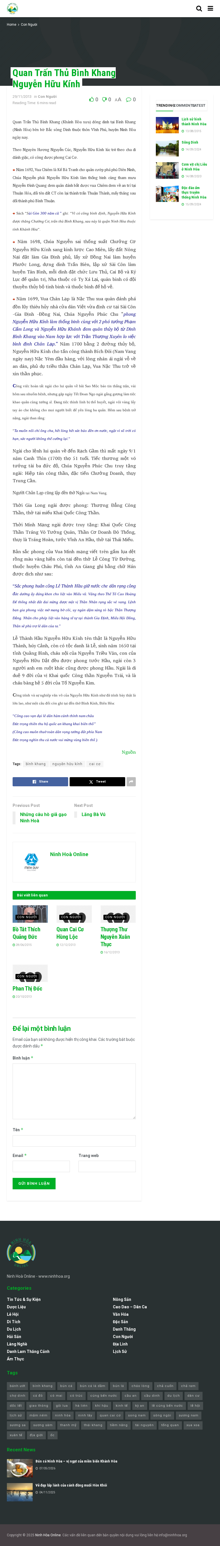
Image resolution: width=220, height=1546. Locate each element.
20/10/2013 (23, 996)
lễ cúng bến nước (167, 1406)
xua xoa (193, 1425)
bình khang (36, 764)
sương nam (189, 1415)
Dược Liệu (16, 1307)
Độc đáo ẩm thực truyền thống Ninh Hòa (194, 193)
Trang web (88, 1155)
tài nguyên (144, 1425)
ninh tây (85, 1415)
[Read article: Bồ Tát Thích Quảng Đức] (30, 914)
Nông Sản (122, 1299)
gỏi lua (62, 1406)
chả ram (188, 1386)
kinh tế (122, 1406)
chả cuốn (165, 1386)
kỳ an (139, 1406)
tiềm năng (119, 1425)
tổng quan (170, 1425)
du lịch (173, 1396)
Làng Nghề (17, 1344)
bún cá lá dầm (92, 1386)
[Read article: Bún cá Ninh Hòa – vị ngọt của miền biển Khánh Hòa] (20, 1468)
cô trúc (76, 1396)
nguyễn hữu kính (67, 764)
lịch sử (16, 1415)
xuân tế (16, 1435)
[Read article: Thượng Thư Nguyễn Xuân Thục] (118, 914)
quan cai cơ (110, 1415)
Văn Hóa (121, 1314)
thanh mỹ (68, 1425)
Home (11, 25)
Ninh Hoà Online (69, 854)
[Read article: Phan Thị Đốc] (30, 973)
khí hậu (101, 1406)
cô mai (56, 1396)
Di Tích (13, 1321)
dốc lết (16, 1406)
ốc (52, 1435)
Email (20, 1155)
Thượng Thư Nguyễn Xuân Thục (115, 937)
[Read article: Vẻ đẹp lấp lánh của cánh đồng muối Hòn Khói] (20, 1492)
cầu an (131, 1396)
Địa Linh (120, 1344)
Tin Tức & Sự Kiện (24, 1299)
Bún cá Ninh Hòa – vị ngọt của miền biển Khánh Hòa (76, 1461)
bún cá (66, 1386)
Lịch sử (120, 1351)
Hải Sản (14, 1336)
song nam (137, 1415)
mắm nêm (39, 1415)
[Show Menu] (210, 8)
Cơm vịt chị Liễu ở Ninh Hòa (194, 166)
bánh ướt (17, 1386)
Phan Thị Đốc (27, 988)
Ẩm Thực (15, 1359)
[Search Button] (199, 8)
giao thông (38, 1406)
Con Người (29, 25)
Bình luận (23, 1058)
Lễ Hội (13, 1314)
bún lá (118, 1386)
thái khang (93, 1425)
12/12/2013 (67, 944)
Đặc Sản (120, 1321)
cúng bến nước (103, 1396)
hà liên (81, 1406)
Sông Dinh (190, 142)
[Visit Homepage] (12, 8)
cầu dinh (152, 1396)
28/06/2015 (23, 944)
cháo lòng (140, 1386)
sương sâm (43, 1425)
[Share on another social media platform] (131, 781)
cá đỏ (38, 1396)
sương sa (18, 1425)
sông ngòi (162, 1415)
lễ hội (195, 1406)
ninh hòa (63, 1415)
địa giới (36, 1435)
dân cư (193, 1396)
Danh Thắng (124, 1329)
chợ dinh (17, 1396)
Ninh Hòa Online (48, 1535)
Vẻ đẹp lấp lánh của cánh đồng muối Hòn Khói (71, 1485)
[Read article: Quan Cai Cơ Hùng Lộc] (74, 914)
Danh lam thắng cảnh (28, 1351)
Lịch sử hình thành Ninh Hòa (194, 121)
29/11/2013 (22, 96)
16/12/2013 (111, 952)
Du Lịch (14, 1329)
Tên (18, 1129)
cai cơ (95, 764)
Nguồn (129, 752)
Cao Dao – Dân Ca (130, 1307)
